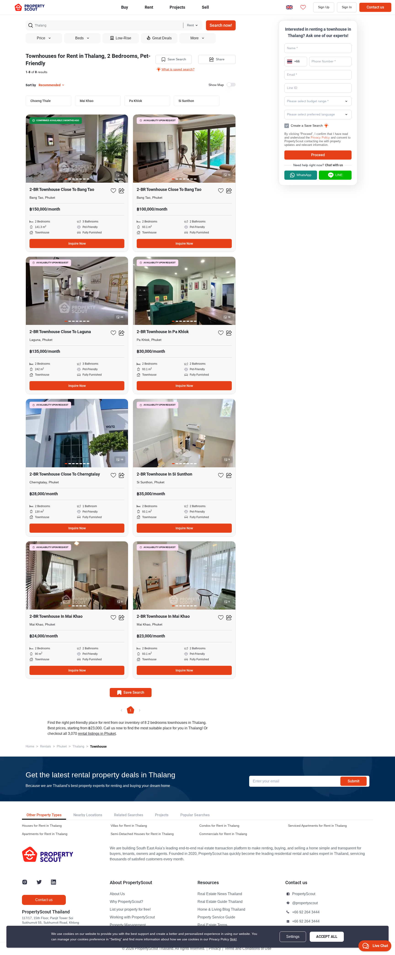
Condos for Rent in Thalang (219, 826)
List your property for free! (130, 909)
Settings (292, 936)
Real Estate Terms (212, 925)
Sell (205, 7)
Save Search (177, 59)
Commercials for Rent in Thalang (223, 834)
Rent (149, 7)
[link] (233, 939)
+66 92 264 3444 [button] (306, 912)
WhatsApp (303, 175)
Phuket (62, 746)
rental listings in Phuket (97, 733)
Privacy (215, 948)
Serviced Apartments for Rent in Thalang (317, 826)
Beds (79, 38)
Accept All (326, 936)
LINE (338, 175)
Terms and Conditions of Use (247, 948)
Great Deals (162, 38)
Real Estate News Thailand (220, 894)
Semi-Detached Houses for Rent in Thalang (142, 834)
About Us (117, 894)
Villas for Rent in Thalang (129, 826)
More (194, 38)
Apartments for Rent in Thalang (44, 834)
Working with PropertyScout (132, 917)
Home (30, 746)
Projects (161, 815)
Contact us (375, 7)
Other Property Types (44, 815)
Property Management (128, 925)
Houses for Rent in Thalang (42, 826)
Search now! (221, 25)
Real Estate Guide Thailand (220, 901)
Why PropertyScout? (126, 901)
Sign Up (323, 7)
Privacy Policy (320, 137)
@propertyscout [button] (305, 903)
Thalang (78, 746)
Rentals (45, 746)
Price (41, 38)
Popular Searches (195, 815)
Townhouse (98, 746)
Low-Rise (123, 38)
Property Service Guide (216, 917)
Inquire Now (77, 243)
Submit (353, 781)
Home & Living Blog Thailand (221, 909)
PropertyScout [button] (303, 894)
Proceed (318, 155)
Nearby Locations (87, 815)
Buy (124, 7)
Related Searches (128, 815)
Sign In (347, 7)
